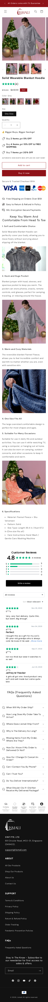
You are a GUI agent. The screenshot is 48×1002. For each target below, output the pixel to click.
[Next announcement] (43, 3)
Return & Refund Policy (16, 918)
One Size (9, 114)
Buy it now (24, 173)
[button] (5, 11)
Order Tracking (12, 924)
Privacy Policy (11, 906)
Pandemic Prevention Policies (19, 930)
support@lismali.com (16, 849)
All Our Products (12, 865)
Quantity (5, 120)
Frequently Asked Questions (18, 947)
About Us (9, 877)
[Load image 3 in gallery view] (36, 68)
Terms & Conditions (14, 900)
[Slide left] (3, 69)
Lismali (19, 997)
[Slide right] (45, 69)
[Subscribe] (40, 971)
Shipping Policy (12, 912)
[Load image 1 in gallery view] (11, 68)
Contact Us (10, 883)
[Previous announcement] (5, 3)
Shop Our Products (14, 871)
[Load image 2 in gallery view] (24, 68)
